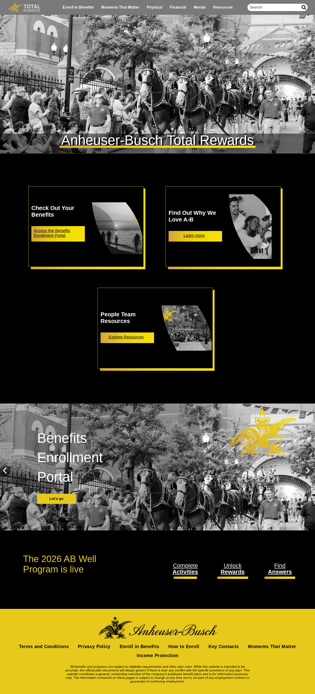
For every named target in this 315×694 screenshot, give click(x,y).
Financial (178, 7)
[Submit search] (304, 7)
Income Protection (157, 655)
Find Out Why (56, 489)
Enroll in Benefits (78, 7)
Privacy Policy (94, 646)
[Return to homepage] (157, 627)
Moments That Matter (120, 7)
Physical (154, 7)
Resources (223, 7)
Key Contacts (223, 646)
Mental (200, 7)
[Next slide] (307, 470)
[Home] (24, 7)
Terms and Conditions (44, 646)
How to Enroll (183, 646)
